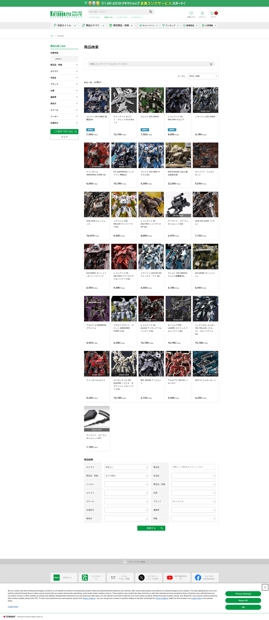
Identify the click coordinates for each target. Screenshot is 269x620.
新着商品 (190, 25)
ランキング (170, 25)
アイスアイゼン (94, 17)
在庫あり (58, 59)
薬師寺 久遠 (108, 17)
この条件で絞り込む (63, 131)
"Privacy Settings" (89, 598)
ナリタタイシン (137, 17)
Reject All (243, 600)
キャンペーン (149, 25)
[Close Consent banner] (265, 587)
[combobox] (203, 76)
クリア (64, 137)
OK (243, 607)
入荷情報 (209, 25)
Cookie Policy (196, 598)
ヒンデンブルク (122, 17)
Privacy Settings (243, 594)
